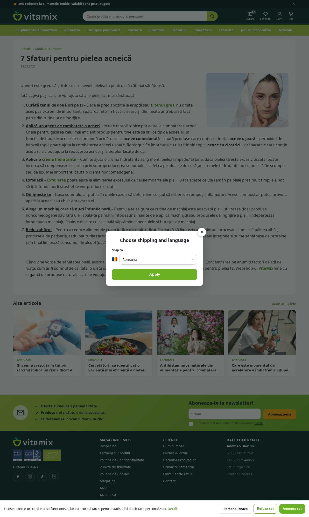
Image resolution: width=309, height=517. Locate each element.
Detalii (172, 509)
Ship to (117, 250)
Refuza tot (265, 508)
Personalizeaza (236, 509)
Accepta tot (292, 508)
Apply (154, 274)
